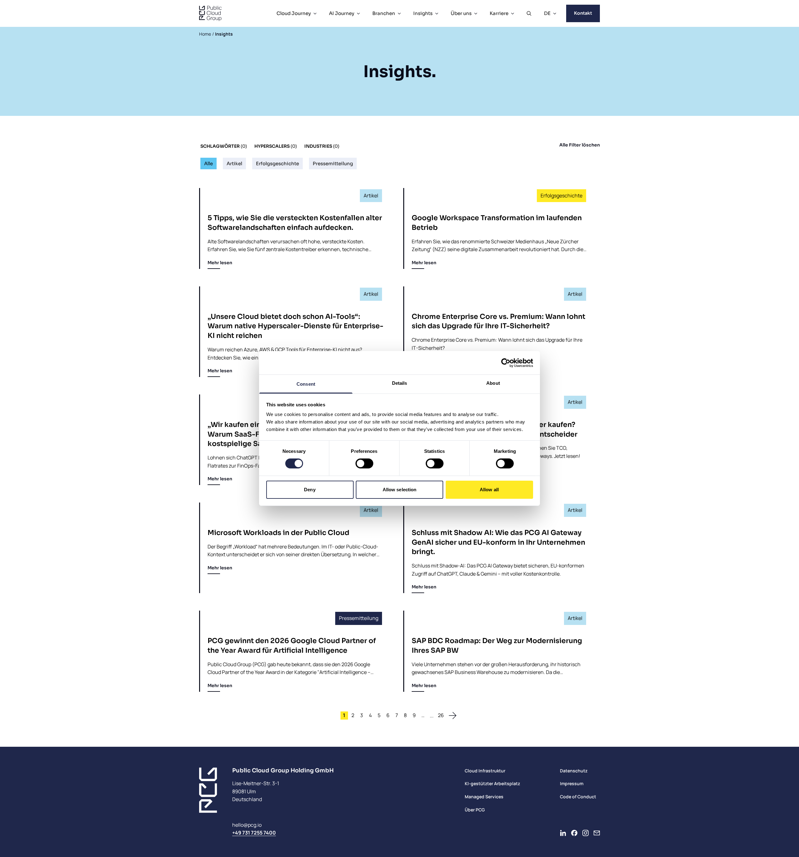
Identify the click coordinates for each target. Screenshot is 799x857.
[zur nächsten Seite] (452, 715)
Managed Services (484, 797)
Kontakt (583, 13)
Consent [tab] (306, 384)
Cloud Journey (294, 13)
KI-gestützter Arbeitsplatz (492, 783)
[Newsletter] (597, 833)
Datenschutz (573, 771)
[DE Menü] (554, 13)
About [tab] (493, 383)
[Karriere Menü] (512, 13)
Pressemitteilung (333, 163)
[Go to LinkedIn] (563, 833)
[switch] (364, 463)
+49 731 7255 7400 (254, 832)
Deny (309, 489)
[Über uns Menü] (475, 13)
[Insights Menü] (436, 13)
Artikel (234, 163)
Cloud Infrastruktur (485, 771)
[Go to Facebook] (574, 833)
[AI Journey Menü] (358, 13)
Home (205, 34)
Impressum (571, 783)
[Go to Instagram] (585, 833)
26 (441, 715)
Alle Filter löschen (579, 145)
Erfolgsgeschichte (277, 163)
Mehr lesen (220, 262)
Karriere (499, 13)
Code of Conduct (578, 797)
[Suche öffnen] (529, 13)
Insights (423, 13)
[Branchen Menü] (399, 13)
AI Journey (341, 13)
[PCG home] (210, 13)
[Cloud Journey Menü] (314, 13)
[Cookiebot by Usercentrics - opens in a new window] (505, 362)
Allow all (489, 489)
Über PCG (475, 810)
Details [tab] (399, 383)
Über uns (461, 13)
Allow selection (400, 489)
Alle (208, 163)
